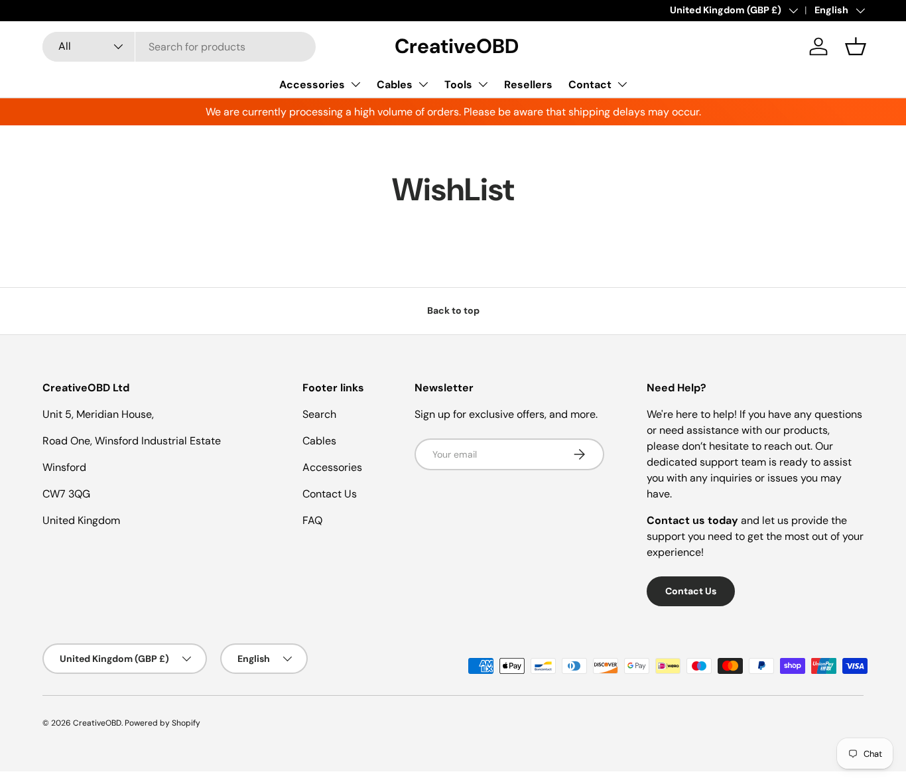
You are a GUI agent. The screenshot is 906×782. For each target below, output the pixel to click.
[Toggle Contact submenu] (622, 84)
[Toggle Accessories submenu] (355, 84)
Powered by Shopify (162, 723)
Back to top (453, 310)
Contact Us (329, 494)
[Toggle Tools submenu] (483, 84)
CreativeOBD (97, 723)
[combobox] (179, 47)
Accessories (312, 85)
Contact (590, 85)
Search (319, 414)
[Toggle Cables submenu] (423, 84)
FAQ (312, 520)
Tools (458, 85)
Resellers (528, 85)
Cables (395, 85)
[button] (855, 46)
